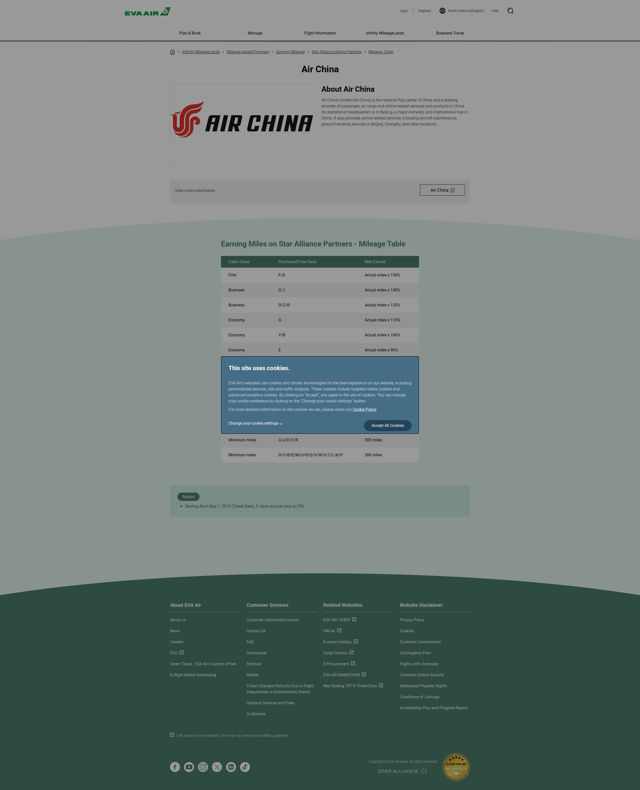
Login (404, 11)
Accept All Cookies (388, 425)
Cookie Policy (364, 409)
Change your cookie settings (253, 423)
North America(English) (466, 11)
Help (495, 11)
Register (424, 11)
